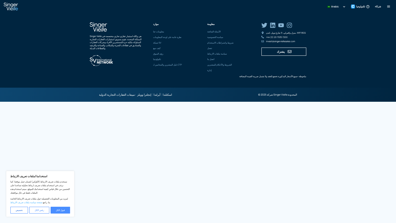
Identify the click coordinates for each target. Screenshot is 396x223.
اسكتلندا (167, 94)
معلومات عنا (158, 31)
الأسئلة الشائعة (214, 31)
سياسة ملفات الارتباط (217, 53)
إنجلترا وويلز (144, 94)
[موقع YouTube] (281, 25)
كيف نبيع (157, 48)
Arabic (335, 6)
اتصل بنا (210, 59)
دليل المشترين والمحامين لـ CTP (167, 64)
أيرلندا (157, 94)
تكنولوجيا (157, 59)
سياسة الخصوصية (215, 37)
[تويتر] (264, 25)
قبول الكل (60, 210)
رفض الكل (39, 210)
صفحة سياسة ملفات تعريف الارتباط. (30, 202)
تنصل (209, 48)
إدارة (209, 70)
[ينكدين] (273, 25)
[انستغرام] (289, 25)
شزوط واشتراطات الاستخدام (220, 42)
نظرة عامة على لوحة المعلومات (167, 37)
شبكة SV (157, 42)
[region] (40, 194)
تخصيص (19, 210)
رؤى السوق (158, 53)
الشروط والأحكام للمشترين (219, 64)
